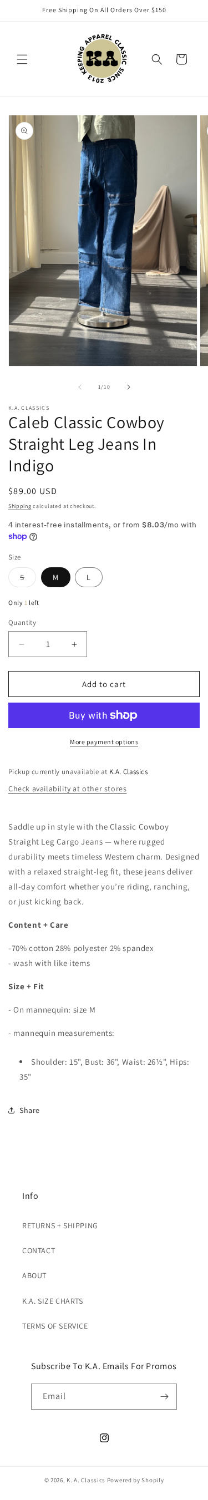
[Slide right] (128, 387)
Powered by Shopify (135, 1480)
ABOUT (34, 1275)
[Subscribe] (164, 1397)
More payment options (104, 742)
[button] (22, 59)
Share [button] (29, 1110)
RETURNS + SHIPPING (60, 1225)
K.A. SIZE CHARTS (52, 1301)
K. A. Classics (86, 1480)
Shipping (20, 506)
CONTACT (38, 1250)
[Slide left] (80, 387)
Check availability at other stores (67, 789)
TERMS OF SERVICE (55, 1326)
